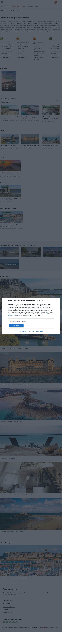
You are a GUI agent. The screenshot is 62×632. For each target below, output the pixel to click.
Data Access (31, 331)
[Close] (57, 300)
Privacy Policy (39, 331)
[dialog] (31, 316)
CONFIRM (16, 325)
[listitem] (31, 321)
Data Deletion (22, 331)
